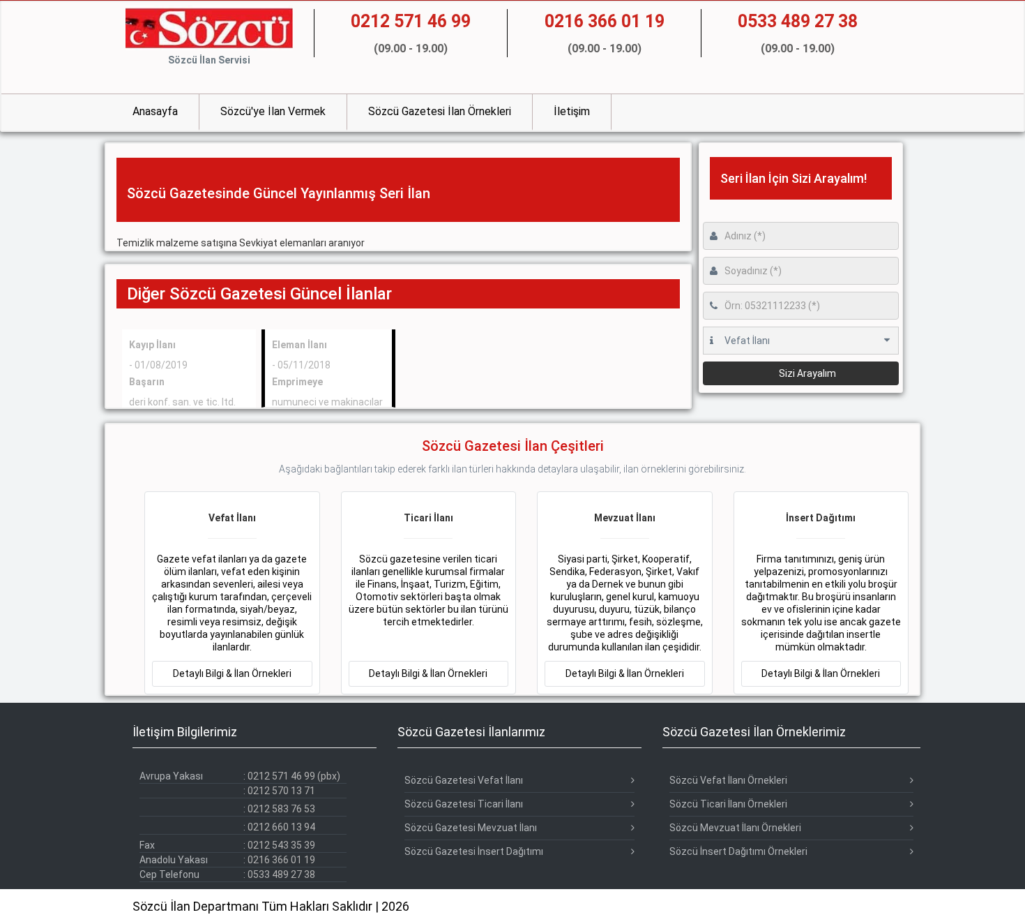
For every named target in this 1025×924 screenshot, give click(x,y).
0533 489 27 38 (281, 874)
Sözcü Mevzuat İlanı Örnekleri (735, 827)
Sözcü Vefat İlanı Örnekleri (728, 780)
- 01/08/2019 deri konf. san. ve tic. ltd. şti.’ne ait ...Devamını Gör (182, 390)
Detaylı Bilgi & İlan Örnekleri (232, 673)
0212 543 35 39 (281, 845)
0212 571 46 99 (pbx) (294, 776)
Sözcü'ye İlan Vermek (273, 111)
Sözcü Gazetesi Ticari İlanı (463, 804)
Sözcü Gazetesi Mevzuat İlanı (470, 827)
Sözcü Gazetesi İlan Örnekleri (439, 111)
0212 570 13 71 (281, 790)
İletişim (572, 111)
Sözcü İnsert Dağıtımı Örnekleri (738, 851)
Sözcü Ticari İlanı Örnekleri (728, 804)
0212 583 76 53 (281, 808)
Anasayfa (155, 111)
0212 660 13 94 (281, 827)
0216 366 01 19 (281, 859)
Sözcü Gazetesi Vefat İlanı (463, 780)
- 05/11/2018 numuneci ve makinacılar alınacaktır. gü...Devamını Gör (327, 390)
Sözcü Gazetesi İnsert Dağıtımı (473, 851)
